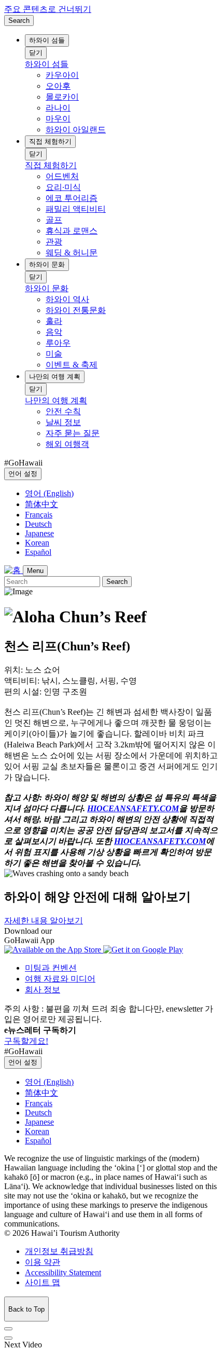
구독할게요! (26, 1041)
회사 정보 (42, 989)
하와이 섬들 (47, 40)
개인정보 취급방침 (59, 1251)
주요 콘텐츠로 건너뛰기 (47, 9)
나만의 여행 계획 (54, 376)
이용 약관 (42, 1262)
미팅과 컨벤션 (51, 967)
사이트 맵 (42, 1282)
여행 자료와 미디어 (60, 978)
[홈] (13, 570)
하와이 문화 (47, 264)
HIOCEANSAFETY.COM (133, 808)
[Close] (8, 1328)
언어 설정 (22, 474)
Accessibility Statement (63, 1272)
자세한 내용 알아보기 (43, 920)
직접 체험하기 (50, 141)
